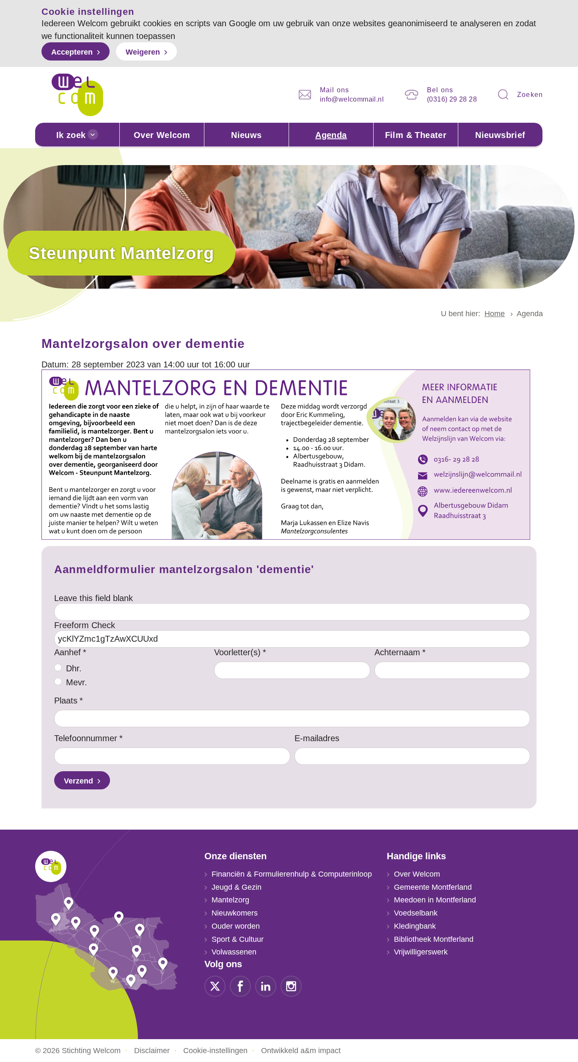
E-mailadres (317, 738)
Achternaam (397, 652)
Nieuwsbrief (500, 135)
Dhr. (74, 668)
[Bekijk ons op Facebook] (240, 985)
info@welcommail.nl (352, 99)
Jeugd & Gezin (236, 887)
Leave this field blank (93, 598)
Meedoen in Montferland (435, 900)
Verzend (78, 781)
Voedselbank (416, 913)
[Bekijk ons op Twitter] (215, 985)
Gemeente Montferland (433, 887)
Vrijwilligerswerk (421, 952)
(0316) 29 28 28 (452, 99)
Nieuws (246, 135)
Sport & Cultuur (238, 939)
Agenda (331, 135)
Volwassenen (234, 952)
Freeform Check (84, 625)
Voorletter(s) (237, 652)
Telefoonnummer (85, 738)
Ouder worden (236, 926)
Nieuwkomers (235, 913)
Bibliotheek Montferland (433, 939)
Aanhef (67, 652)
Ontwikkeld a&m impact (301, 1050)
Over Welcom (162, 135)
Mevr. (76, 682)
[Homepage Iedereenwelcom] (77, 95)
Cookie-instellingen (215, 1050)
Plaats (65, 700)
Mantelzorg (230, 900)
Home (494, 313)
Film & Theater (416, 135)
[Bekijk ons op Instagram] (291, 985)
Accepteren (72, 52)
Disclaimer (152, 1050)
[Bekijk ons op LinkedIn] (265, 985)
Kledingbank (415, 926)
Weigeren (143, 52)
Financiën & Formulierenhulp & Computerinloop (292, 874)
